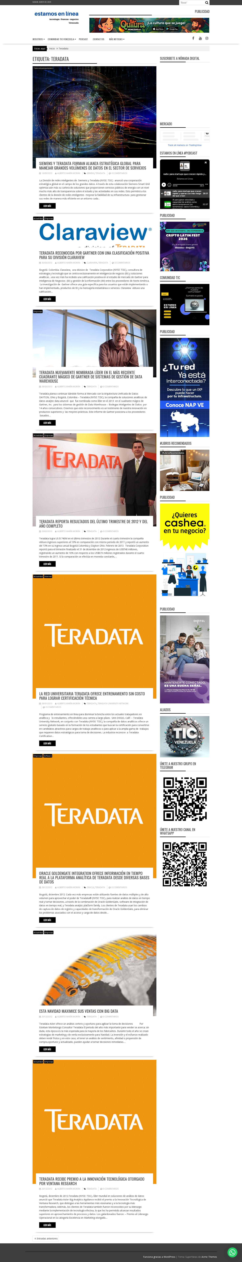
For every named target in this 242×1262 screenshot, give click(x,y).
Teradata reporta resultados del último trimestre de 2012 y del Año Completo (93, 523)
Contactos (98, 39)
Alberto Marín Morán (68, 173)
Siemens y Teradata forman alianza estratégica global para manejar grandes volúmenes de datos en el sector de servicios (92, 165)
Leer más (47, 205)
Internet (48, 576)
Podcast (83, 39)
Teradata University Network (113, 703)
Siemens (90, 173)
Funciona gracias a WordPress (159, 1256)
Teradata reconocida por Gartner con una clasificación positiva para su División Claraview (94, 255)
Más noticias (115, 39)
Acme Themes (209, 1256)
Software (48, 756)
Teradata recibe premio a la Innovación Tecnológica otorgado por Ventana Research (91, 1181)
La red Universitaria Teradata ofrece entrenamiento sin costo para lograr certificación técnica (92, 696)
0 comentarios (119, 173)
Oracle (90, 887)
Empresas (48, 218)
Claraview (92, 262)
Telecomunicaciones (43, 68)
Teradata (100, 173)
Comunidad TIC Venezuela (61, 39)
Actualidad (38, 218)
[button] (232, 1252)
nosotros (38, 39)
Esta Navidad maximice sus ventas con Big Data (78, 1011)
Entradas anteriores (47, 1238)
